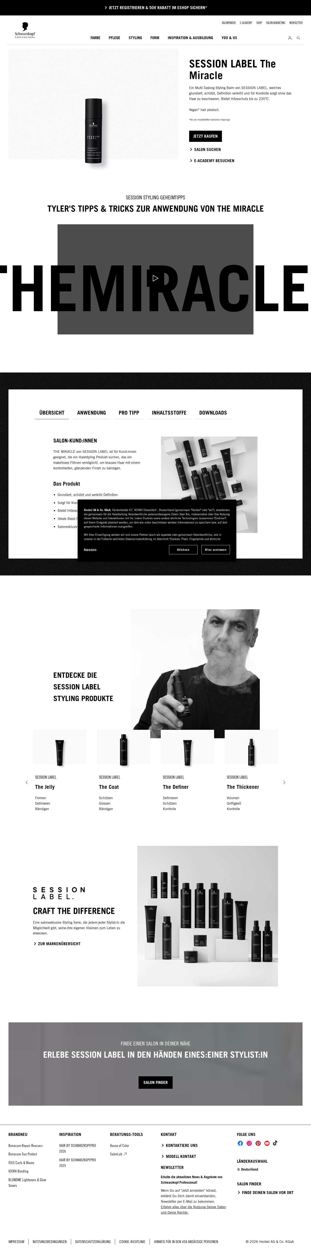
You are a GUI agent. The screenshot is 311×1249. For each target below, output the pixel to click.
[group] (155, 782)
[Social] (240, 1143)
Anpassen (90, 549)
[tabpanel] (155, 478)
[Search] (298, 38)
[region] (157, 531)
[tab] (52, 412)
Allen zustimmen (216, 549)
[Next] (284, 782)
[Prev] (27, 782)
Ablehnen (183, 549)
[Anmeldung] (290, 38)
